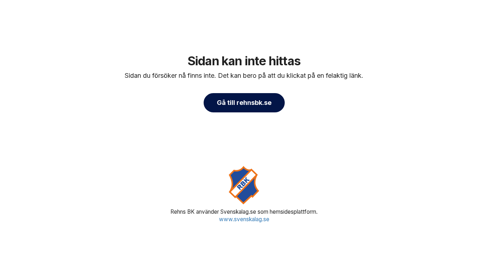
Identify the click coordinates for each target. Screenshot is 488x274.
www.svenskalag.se (244, 219)
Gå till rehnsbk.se (244, 102)
